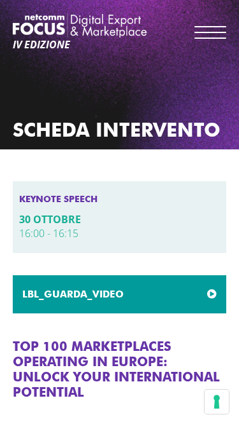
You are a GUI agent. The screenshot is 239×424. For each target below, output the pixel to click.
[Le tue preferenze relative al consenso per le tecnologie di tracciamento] (217, 402)
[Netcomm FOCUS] (80, 25)
